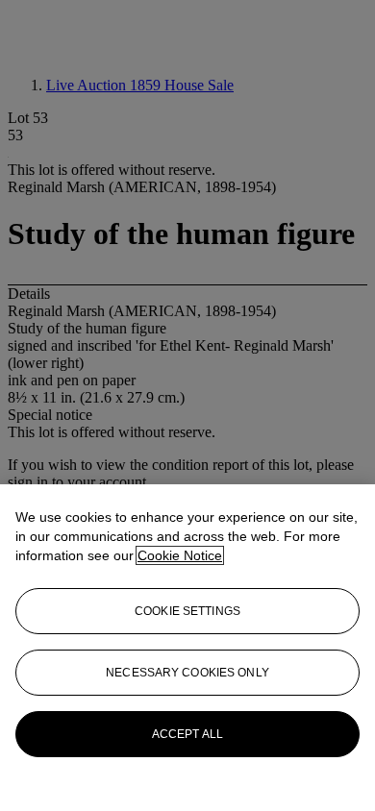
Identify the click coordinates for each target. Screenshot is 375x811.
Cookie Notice (180, 555)
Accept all (187, 734)
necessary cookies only (187, 672)
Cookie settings (187, 611)
